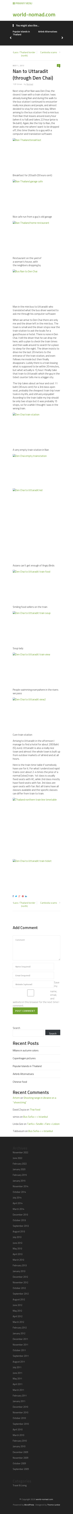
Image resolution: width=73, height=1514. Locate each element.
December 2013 (20, 1214)
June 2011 (17, 1373)
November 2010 (20, 1412)
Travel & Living (20, 1485)
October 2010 (19, 1418)
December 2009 (20, 1452)
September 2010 (21, 1424)
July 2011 (17, 1367)
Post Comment (25, 1011)
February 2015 (20, 1175)
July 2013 (17, 1237)
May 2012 (17, 1310)
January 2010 (19, 1446)
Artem (16, 1098)
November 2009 (20, 1457)
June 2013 (17, 1243)
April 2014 (17, 1203)
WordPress (29, 1504)
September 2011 (21, 1356)
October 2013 (19, 1220)
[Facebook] (14, 896)
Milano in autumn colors (26, 1050)
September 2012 (21, 1293)
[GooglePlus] (20, 896)
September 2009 (21, 1469)
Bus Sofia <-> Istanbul (35, 1117)
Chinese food (20, 1082)
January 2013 (19, 1271)
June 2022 (17, 1158)
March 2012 (18, 1322)
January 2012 (19, 1333)
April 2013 (17, 1254)
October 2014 (19, 1192)
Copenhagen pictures (24, 1058)
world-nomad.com (34, 14)
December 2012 (20, 1277)
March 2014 (18, 1209)
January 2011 (19, 1401)
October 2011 (19, 1350)
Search (16, 1028)
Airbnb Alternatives (47, 31)
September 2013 (21, 1226)
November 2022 (20, 1152)
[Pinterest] (23, 896)
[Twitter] (16, 896)
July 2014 (17, 1197)
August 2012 (19, 1299)
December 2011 (20, 1339)
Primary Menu (23, 3)
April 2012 (17, 1316)
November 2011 (20, 1344)
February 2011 (20, 1395)
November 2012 (20, 1282)
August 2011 (19, 1361)
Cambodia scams (48, 52)
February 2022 (20, 1163)
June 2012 (17, 1305)
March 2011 (18, 1390)
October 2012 (19, 1288)
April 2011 (17, 1384)
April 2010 (17, 1429)
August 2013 (19, 1231)
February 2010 (20, 1440)
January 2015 (19, 1180)
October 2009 (19, 1463)
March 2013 (18, 1259)
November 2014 (20, 1186)
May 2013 (17, 1248)
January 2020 (19, 1169)
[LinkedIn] (26, 896)
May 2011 (17, 1378)
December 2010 (20, 1407)
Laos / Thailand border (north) (24, 54)
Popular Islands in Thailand (21, 33)
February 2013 (20, 1265)
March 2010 (18, 1435)
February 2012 (20, 1327)
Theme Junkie (53, 1504)
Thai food (35, 1110)
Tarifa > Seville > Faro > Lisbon (43, 1124)
